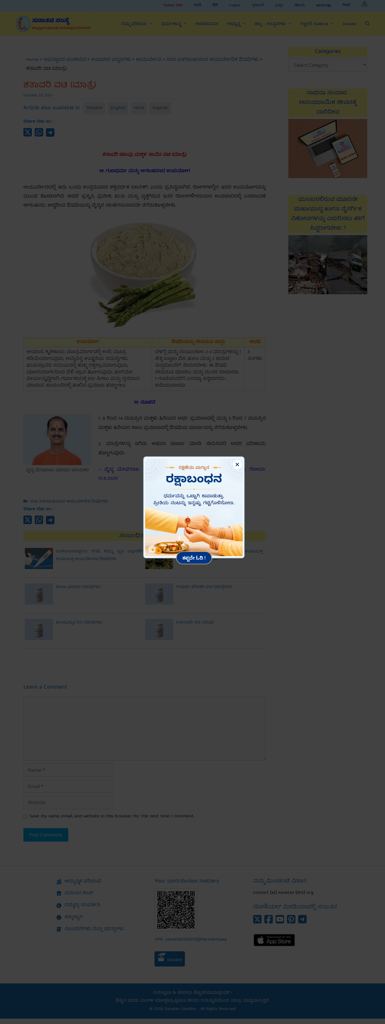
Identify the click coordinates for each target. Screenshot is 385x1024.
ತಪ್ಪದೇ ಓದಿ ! (194, 557)
